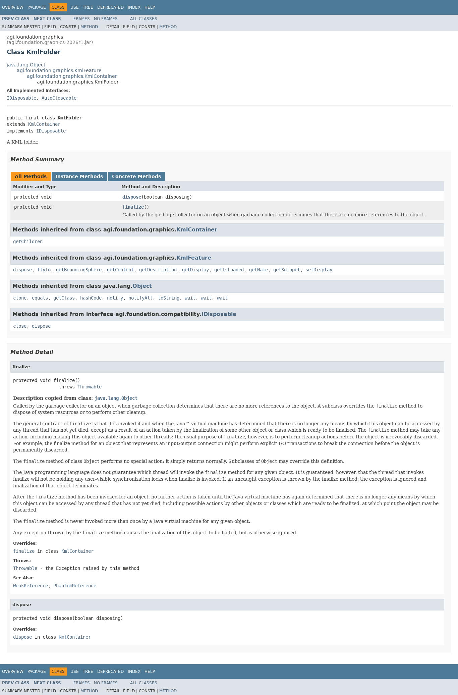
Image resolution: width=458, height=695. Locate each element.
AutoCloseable (59, 98)
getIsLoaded (229, 269)
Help (150, 7)
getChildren (28, 241)
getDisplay (195, 269)
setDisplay (318, 269)
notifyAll (140, 298)
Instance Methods (79, 176)
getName (258, 269)
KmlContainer (44, 124)
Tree (88, 7)
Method (89, 26)
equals (40, 298)
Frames (81, 18)
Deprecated (110, 7)
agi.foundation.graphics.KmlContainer (72, 76)
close (19, 326)
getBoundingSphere (79, 269)
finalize (133, 207)
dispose (131, 197)
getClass (64, 298)
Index (134, 7)
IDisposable (21, 98)
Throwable (89, 386)
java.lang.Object (26, 64)
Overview (12, 7)
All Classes (143, 18)
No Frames (106, 18)
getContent (120, 269)
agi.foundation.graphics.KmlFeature (59, 70)
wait (190, 298)
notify (115, 298)
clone (19, 298)
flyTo (44, 269)
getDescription (158, 269)
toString (168, 298)
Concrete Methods (136, 176)
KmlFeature (193, 258)
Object (142, 286)
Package (36, 7)
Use (74, 7)
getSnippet (286, 269)
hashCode (91, 298)
